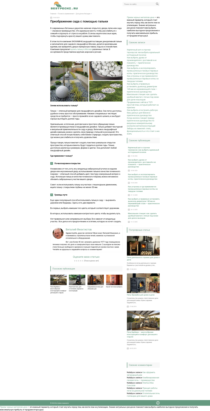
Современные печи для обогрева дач (95, 288)
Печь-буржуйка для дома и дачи (140, 295)
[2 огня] (77, 260)
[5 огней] (82, 260)
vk (158, 403)
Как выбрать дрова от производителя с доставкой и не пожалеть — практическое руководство (142, 163)
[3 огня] (79, 260)
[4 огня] (81, 260)
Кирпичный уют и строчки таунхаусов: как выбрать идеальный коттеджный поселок (143, 52)
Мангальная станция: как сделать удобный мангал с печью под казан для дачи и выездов (143, 97)
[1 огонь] (75, 260)
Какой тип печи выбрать (114, 287)
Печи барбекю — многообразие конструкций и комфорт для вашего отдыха (58, 290)
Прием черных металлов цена (140, 17)
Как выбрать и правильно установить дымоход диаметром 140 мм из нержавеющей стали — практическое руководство (144, 202)
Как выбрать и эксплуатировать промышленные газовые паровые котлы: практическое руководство (142, 70)
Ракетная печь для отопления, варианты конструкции (76, 289)
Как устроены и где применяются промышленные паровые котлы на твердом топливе (142, 78)
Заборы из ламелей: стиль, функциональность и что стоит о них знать (143, 131)
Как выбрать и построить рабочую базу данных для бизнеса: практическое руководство (142, 113)
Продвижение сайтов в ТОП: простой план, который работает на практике (143, 105)
